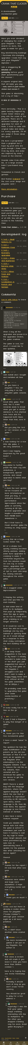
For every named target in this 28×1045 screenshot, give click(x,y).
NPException (9, 730)
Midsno (7, 372)
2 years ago (15, 399)
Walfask (8, 438)
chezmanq (8, 399)
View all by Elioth (8, 1038)
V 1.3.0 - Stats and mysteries (8, 259)
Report (13, 1038)
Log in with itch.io (9, 300)
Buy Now (4, 18)
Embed (17, 1038)
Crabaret (17, 179)
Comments (24, 1044)
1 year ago (13, 372)
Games (2, 1039)
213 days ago (17, 307)
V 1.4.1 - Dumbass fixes (8, 246)
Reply (4, 368)
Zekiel (7, 716)
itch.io (2, 1038)
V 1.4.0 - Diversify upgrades (5, 252)
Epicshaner (8, 462)
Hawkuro (8, 536)
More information (9, 189)
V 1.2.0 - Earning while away (7, 266)
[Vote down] (2, 309)
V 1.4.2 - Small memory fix (7, 241)
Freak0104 (8, 903)
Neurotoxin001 (9, 307)
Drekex (7, 704)
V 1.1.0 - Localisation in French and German (7, 283)
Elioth (8, 382)
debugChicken (9, 585)
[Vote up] (2, 307)
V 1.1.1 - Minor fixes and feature (7, 274)
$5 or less (6, 1039)
